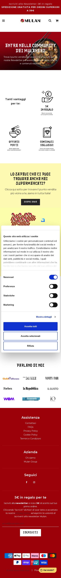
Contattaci (30, 423)
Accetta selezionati (30, 336)
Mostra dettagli (44, 317)
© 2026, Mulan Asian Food (18, 570)
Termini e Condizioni (30, 438)
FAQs (30, 427)
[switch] (53, 286)
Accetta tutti (30, 326)
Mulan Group (30, 461)
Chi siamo (30, 457)
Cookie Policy (30, 434)
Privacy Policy (30, 431)
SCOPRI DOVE (30, 202)
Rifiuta (30, 346)
